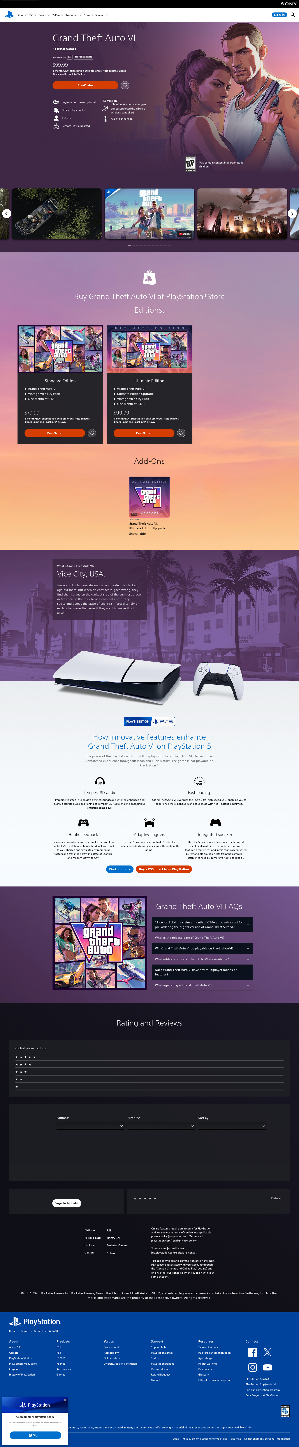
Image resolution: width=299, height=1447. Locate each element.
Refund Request (160, 1374)
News (87, 15)
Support (100, 15)
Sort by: (203, 1118)
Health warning (207, 1363)
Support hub (158, 1347)
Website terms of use (214, 1438)
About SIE (15, 1347)
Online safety (112, 1358)
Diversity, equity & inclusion (120, 1363)
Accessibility (111, 1353)
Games (42, 15)
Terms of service (208, 1347)
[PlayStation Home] (9, 15)
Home (12, 1331)
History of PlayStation (22, 1374)
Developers (205, 1369)
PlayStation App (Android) (261, 1384)
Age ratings (205, 1358)
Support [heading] (157, 1341)
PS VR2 (60, 1358)
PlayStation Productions (23, 1363)
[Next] (292, 213)
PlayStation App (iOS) (258, 1379)
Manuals (156, 1380)
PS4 (58, 1353)
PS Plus (56, 15)
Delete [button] (276, 1198)
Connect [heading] (252, 1341)
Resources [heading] (206, 1341)
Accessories (71, 15)
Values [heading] (109, 1341)
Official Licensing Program (214, 1380)
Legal (176, 1438)
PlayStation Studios (20, 1358)
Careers (13, 1353)
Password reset (160, 1369)
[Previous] (6, 213)
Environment (111, 1347)
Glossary (203, 1374)
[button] (149, 213)
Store (20, 15)
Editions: (62, 1118)
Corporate (15, 1369)
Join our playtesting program (263, 1390)
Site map (235, 1438)
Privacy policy (191, 1438)
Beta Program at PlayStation (262, 1395)
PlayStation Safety (162, 1353)
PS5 (31, 15)
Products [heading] (63, 1341)
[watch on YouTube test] (184, 234)
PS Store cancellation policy (214, 1353)
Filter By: (133, 1118)
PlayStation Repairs (162, 1363)
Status (155, 1358)
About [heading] (13, 1341)
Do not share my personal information (267, 1438)
